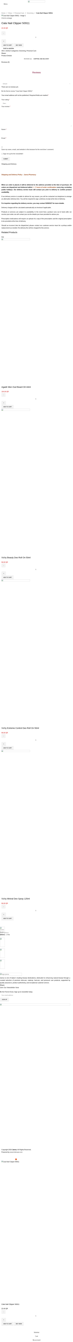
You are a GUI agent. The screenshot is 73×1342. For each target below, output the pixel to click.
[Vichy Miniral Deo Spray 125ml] (15, 821)
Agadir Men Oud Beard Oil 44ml (16, 387)
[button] (7, 407)
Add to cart (7, 45)
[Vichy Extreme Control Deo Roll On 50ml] (15, 650)
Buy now (19, 45)
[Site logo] (36, 4)
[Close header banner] (2, 1155)
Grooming (30, 13)
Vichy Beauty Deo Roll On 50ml (16, 557)
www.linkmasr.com (16, 1152)
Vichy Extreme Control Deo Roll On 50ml (20, 728)
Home (3, 13)
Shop (10, 13)
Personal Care (19, 13)
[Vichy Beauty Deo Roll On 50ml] (15, 480)
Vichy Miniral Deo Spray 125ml (15, 899)
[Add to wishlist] (3, 383)
